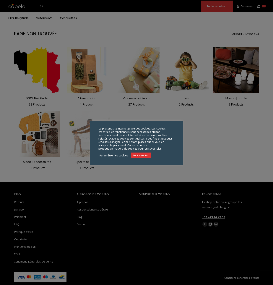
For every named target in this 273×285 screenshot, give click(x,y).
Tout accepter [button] (140, 155)
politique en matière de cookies (117, 148)
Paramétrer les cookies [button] (113, 155)
